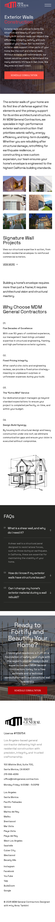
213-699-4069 (11, 774)
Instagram (9, 866)
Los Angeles (10, 792)
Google (7, 890)
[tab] (27, 530)
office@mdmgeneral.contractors (21, 779)
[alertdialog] (27, 919)
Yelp (6, 880)
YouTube (8, 876)
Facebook (9, 871)
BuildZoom (9, 885)
